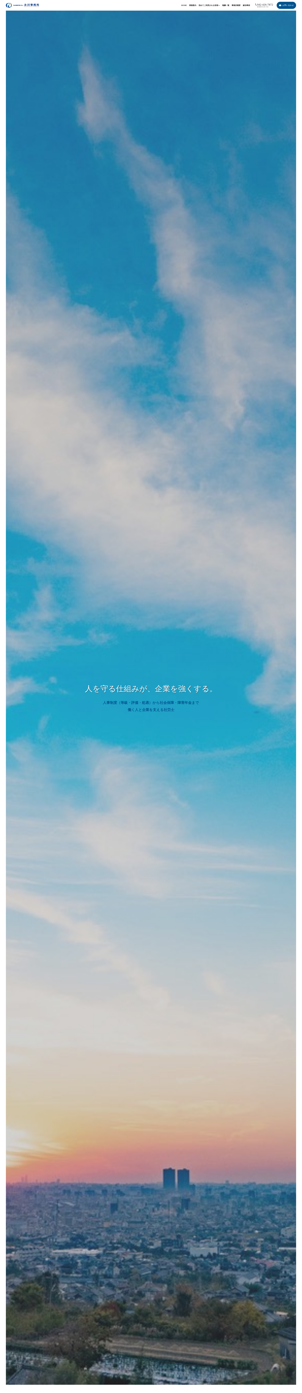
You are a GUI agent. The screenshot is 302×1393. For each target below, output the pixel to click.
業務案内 (192, 5)
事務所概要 (236, 5)
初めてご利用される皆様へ (209, 5)
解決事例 (246, 5)
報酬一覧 (225, 5)
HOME (184, 5)
